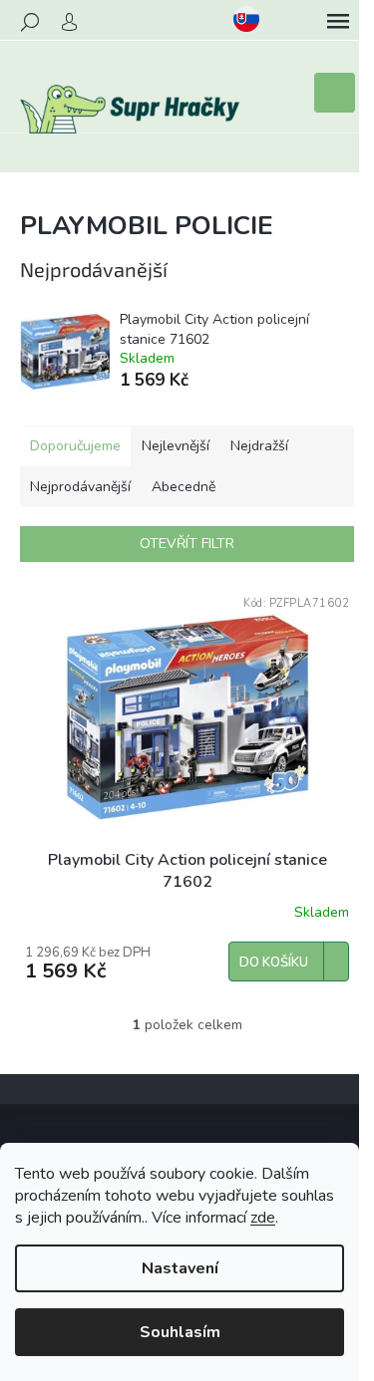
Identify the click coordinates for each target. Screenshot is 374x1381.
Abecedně (183, 486)
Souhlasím (180, 1332)
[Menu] (338, 22)
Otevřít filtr (187, 543)
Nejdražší (259, 445)
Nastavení (180, 1268)
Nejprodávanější (80, 486)
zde (262, 1218)
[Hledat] (30, 22)
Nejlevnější (175, 445)
